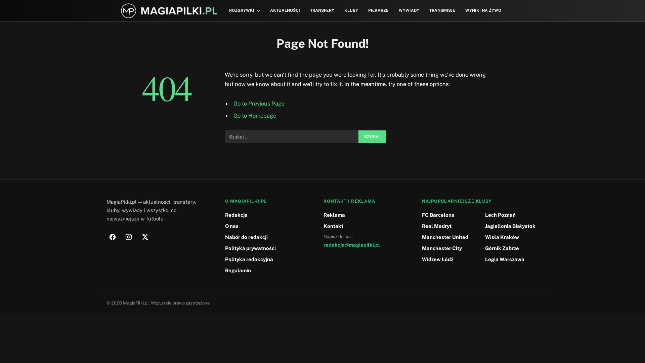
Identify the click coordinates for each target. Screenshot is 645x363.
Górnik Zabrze (502, 248)
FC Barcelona (438, 215)
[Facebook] (112, 237)
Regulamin (238, 270)
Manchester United (445, 237)
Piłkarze (378, 10)
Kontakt (333, 226)
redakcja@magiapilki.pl (352, 245)
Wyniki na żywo (483, 10)
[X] (145, 237)
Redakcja (236, 215)
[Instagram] (129, 237)
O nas (232, 226)
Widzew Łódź (437, 259)
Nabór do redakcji (246, 237)
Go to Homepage (254, 115)
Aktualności (285, 10)
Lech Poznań (500, 215)
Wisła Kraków (502, 237)
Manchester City (442, 248)
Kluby (351, 10)
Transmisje (442, 10)
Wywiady (409, 10)
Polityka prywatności (250, 248)
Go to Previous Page (259, 103)
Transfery (322, 10)
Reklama (334, 215)
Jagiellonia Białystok (510, 226)
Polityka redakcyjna (249, 259)
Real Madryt (437, 226)
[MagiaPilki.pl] (169, 11)
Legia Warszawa (504, 259)
